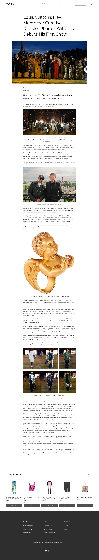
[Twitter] (46, 550)
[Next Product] (95, 487)
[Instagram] (49, 550)
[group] (49, 493)
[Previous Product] (4, 487)
